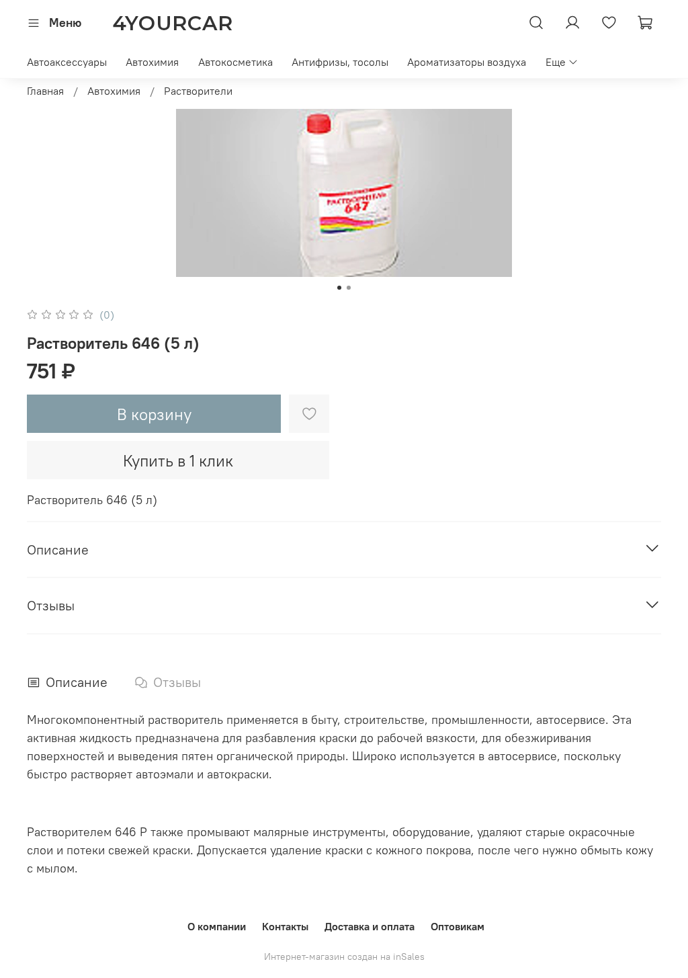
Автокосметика (235, 62)
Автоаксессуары (67, 62)
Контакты (285, 926)
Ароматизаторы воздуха (466, 62)
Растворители (198, 90)
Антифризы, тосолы (340, 62)
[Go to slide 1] (339, 288)
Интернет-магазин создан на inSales (344, 956)
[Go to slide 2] (349, 288)
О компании (216, 926)
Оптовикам (457, 926)
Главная (45, 90)
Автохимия (152, 62)
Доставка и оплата (370, 926)
